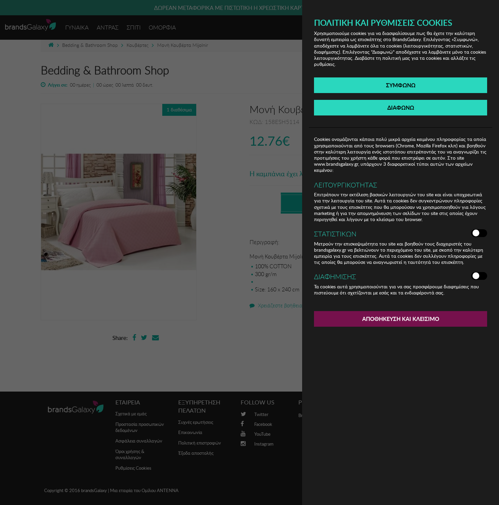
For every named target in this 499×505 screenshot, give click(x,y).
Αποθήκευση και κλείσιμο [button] (400, 319)
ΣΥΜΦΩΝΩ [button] (400, 85)
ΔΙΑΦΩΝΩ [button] (400, 107)
